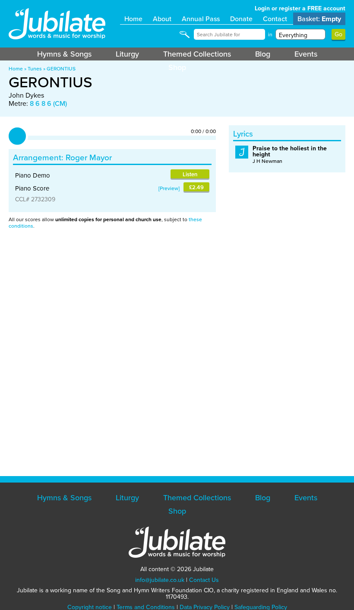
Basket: (319, 19)
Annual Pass (201, 19)
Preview (169, 188)
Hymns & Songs (64, 54)
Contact (275, 19)
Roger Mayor (89, 157)
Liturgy (127, 54)
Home (133, 19)
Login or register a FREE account (300, 8)
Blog (262, 54)
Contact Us (204, 580)
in (270, 34)
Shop (177, 67)
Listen (190, 174)
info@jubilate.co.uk (159, 580)
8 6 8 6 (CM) (48, 103)
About (162, 19)
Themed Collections (197, 54)
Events (305, 54)
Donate (241, 19)
